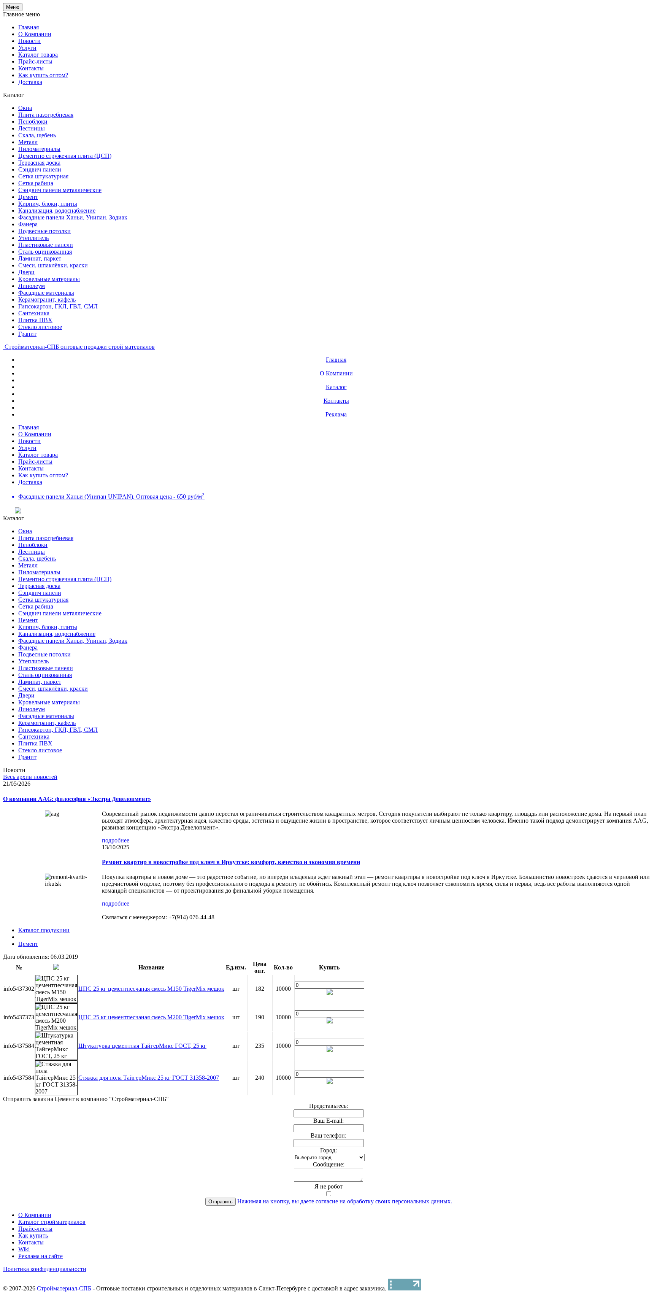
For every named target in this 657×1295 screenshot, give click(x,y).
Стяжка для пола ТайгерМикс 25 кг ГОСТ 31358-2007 (148, 1077)
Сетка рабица (35, 183)
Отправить (220, 1201)
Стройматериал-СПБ (64, 1288)
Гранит (27, 334)
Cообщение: (328, 1164)
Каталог (336, 387)
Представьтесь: (328, 1106)
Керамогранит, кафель (47, 299)
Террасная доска (39, 162)
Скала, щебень (37, 135)
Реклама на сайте (40, 1256)
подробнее (115, 840)
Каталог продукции (44, 930)
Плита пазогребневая (45, 114)
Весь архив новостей (30, 777)
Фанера (28, 224)
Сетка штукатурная (43, 176)
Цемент (28, 197)
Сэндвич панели (39, 169)
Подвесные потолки (44, 231)
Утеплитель (33, 238)
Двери (26, 272)
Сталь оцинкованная (45, 251)
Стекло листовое (40, 327)
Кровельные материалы (49, 279)
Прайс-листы (35, 61)
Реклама (336, 414)
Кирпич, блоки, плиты (47, 203)
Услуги (27, 47)
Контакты (31, 68)
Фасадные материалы (46, 292)
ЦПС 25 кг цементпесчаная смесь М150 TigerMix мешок (151, 988)
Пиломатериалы (39, 149)
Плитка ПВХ (35, 320)
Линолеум (31, 286)
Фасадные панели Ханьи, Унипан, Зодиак (72, 217)
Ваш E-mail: (328, 1120)
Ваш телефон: (328, 1135)
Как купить (33, 1235)
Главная (28, 27)
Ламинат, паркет (39, 258)
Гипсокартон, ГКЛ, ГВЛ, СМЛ (58, 306)
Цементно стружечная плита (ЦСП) (64, 156)
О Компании (34, 34)
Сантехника (33, 313)
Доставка (30, 82)
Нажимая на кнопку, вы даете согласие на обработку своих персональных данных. (344, 1201)
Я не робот (328, 1186)
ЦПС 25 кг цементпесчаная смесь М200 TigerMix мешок (151, 1017)
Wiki (24, 1249)
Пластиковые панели (45, 245)
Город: (328, 1150)
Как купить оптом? (43, 75)
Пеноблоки (33, 121)
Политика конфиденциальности (44, 1269)
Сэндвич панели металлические (60, 190)
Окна (25, 108)
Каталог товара (38, 54)
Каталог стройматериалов (52, 1222)
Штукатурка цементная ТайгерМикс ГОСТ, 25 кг (142, 1045)
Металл (28, 142)
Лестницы (31, 128)
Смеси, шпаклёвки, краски (53, 265)
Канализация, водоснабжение (56, 210)
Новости (29, 41)
